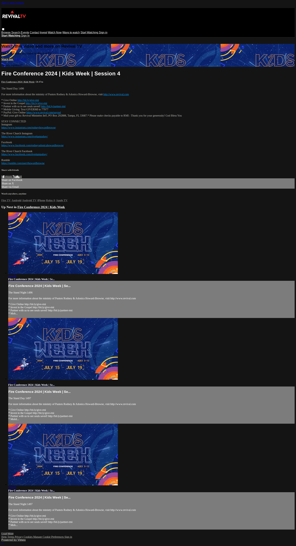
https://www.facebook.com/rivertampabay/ (24, 154)
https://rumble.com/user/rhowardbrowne (23, 163)
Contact (34, 32)
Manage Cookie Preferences (48, 536)
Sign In (25, 35)
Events (25, 32)
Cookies (28, 536)
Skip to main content (12, 2)
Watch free (7, 59)
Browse (6, 32)
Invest (43, 32)
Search (16, 32)
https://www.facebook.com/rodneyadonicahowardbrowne (32, 145)
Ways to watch (71, 32)
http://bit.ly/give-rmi (28, 100)
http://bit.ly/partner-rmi (53, 106)
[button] (3, 29)
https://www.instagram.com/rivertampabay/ (24, 136)
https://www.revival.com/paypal (43, 112)
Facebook (7, 176)
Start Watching (90, 32)
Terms (11, 536)
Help (4, 536)
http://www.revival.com (116, 94)
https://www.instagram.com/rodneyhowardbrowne (28, 127)
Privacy (19, 536)
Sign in (103, 32)
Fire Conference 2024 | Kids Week (18, 82)
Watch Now (55, 32)
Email (18, 176)
